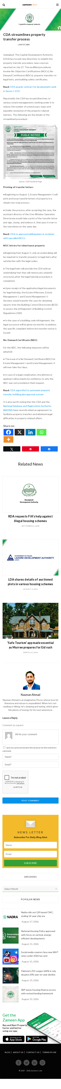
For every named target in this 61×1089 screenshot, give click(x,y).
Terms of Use (49, 1052)
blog (29, 4)
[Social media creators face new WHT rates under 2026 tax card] (10, 956)
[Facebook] (9, 432)
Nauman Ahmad (10, 44)
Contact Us (32, 1052)
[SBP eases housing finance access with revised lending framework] (10, 994)
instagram (42, 1065)
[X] (20, 432)
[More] (9, 439)
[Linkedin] (31, 432)
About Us (18, 1052)
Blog (7, 1052)
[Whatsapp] (42, 432)
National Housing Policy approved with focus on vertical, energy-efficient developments (38, 935)
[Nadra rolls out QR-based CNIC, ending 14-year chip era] (10, 917)
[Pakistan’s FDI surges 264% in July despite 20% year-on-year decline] (10, 975)
